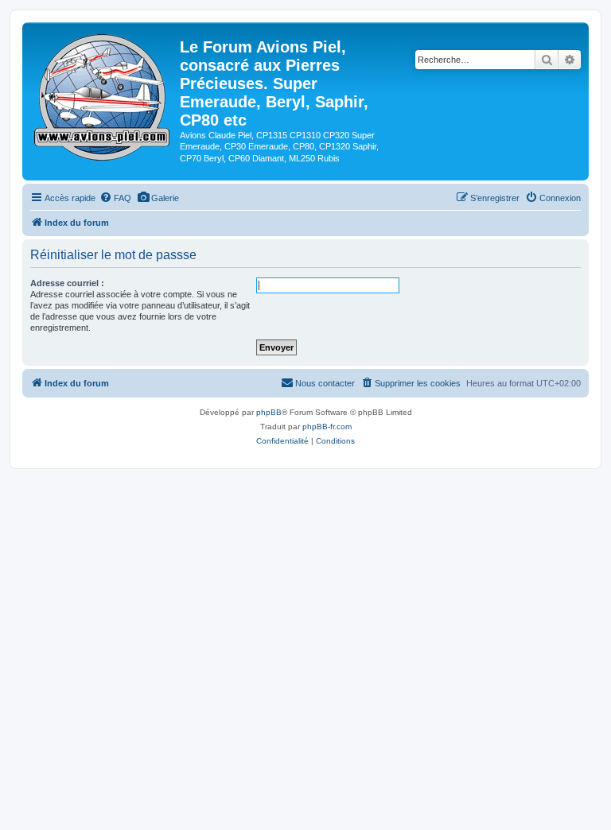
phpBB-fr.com (327, 426)
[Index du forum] (103, 94)
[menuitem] (115, 198)
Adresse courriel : (67, 283)
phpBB (269, 412)
